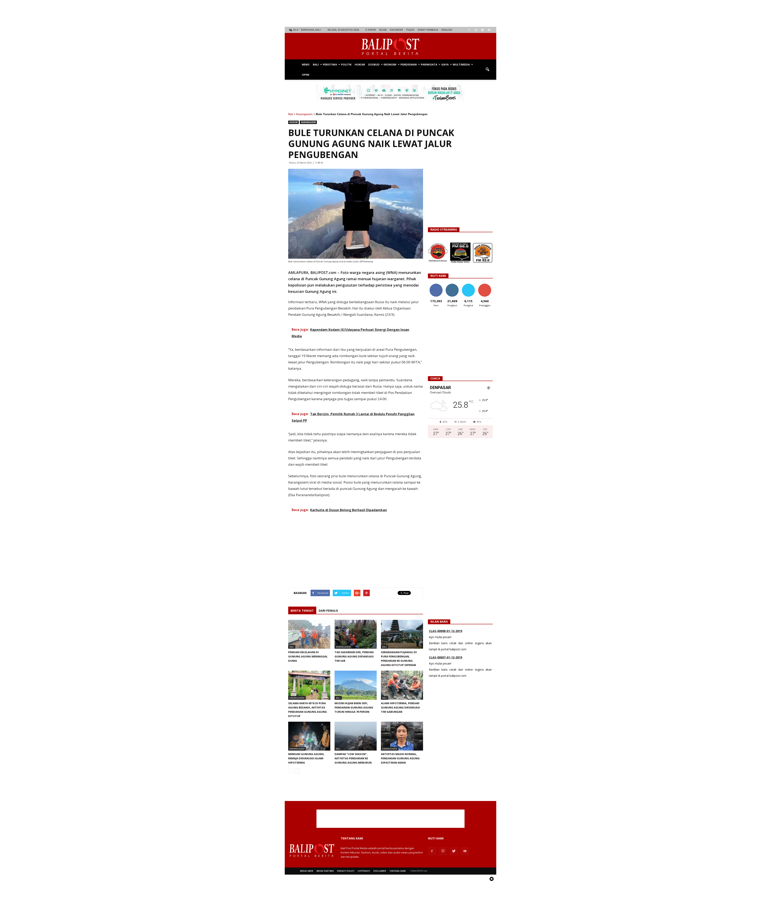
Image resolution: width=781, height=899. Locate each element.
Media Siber (306, 871)
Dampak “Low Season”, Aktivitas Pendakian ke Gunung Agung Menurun (353, 758)
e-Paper (370, 30)
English (446, 30)
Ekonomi (390, 64)
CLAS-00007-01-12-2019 (445, 631)
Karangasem (304, 114)
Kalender (396, 30)
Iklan (383, 30)
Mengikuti (452, 285)
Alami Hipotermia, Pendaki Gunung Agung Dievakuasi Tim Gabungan (400, 707)
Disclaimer (379, 871)
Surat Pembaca (428, 30)
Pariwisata (429, 64)
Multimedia (461, 64)
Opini (305, 74)
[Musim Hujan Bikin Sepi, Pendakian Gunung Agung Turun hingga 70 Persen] (356, 685)
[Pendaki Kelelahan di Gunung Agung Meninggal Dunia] (309, 634)
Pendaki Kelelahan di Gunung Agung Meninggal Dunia (308, 656)
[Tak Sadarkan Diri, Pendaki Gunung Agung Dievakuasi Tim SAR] (356, 634)
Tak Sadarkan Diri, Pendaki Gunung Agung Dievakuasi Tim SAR (354, 656)
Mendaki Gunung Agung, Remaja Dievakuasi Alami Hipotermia (306, 758)
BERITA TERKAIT (302, 610)
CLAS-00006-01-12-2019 (445, 657)
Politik (346, 64)
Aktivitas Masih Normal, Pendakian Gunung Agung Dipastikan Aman (400, 758)
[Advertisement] (390, 13)
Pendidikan (408, 64)
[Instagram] (476, 30)
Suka (436, 285)
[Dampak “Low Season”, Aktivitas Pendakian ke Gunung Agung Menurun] (356, 736)
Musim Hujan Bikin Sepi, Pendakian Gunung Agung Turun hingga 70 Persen (354, 707)
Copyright (364, 871)
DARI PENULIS (328, 610)
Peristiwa (330, 64)
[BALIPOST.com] (390, 46)
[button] (487, 69)
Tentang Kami (397, 871)
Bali (316, 64)
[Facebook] (469, 30)
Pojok (410, 30)
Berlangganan (486, 285)
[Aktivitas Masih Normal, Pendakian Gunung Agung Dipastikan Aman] (402, 736)
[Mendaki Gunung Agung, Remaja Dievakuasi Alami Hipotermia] (309, 736)
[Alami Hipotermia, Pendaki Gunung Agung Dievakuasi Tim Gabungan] (402, 685)
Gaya (445, 64)
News (306, 64)
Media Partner (325, 871)
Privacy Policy (345, 871)
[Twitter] (482, 30)
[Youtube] (489, 30)
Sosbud (374, 64)
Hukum (360, 64)
